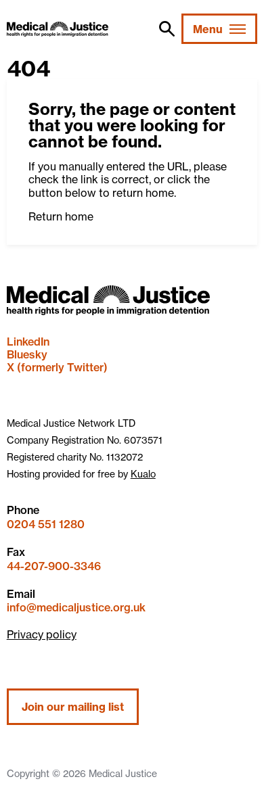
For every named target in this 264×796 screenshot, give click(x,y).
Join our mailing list (73, 706)
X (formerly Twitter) (57, 367)
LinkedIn (28, 341)
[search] (166, 29)
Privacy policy (41, 634)
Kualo (143, 474)
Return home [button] (60, 216)
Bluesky (27, 354)
